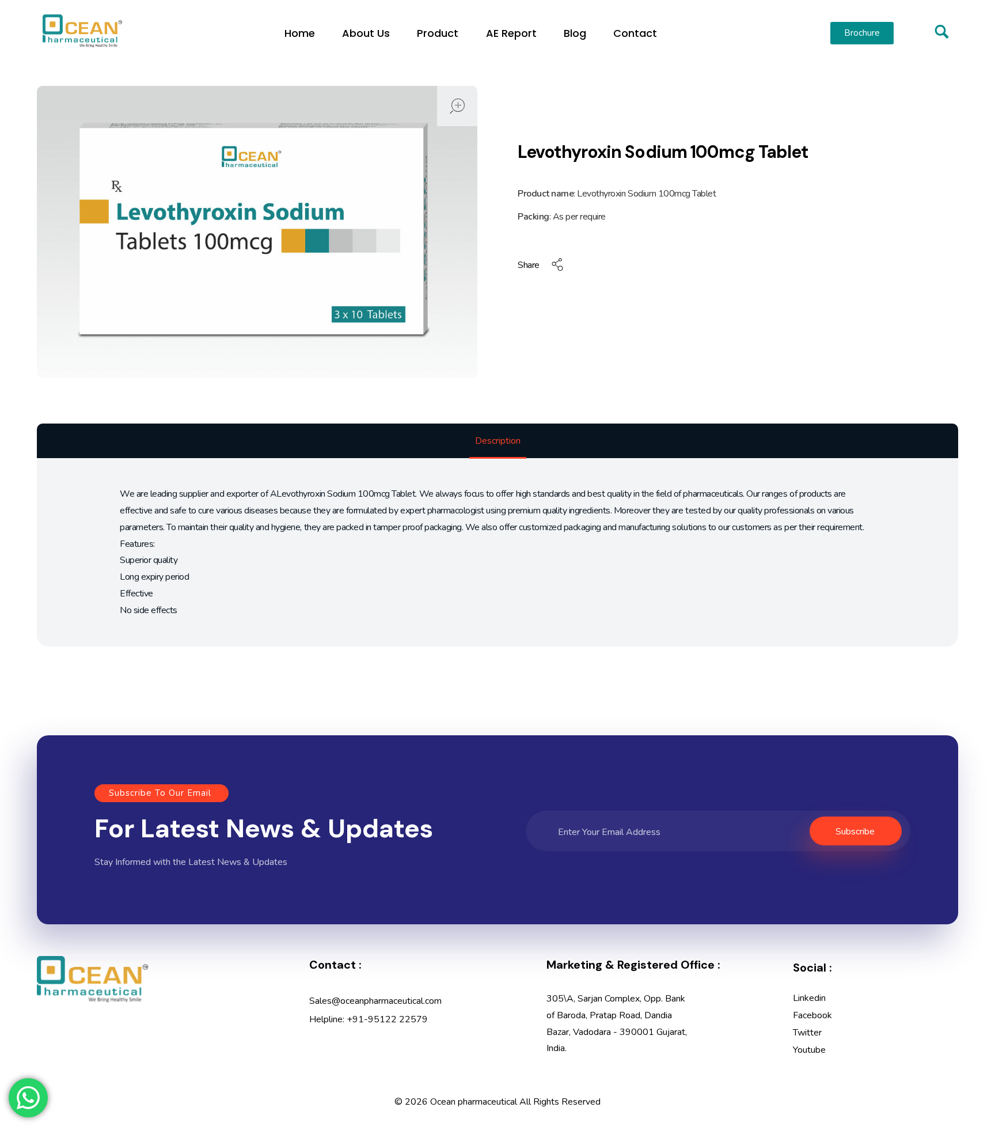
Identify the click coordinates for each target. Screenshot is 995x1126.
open (457, 106)
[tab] (497, 442)
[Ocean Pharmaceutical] (82, 30)
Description (498, 440)
